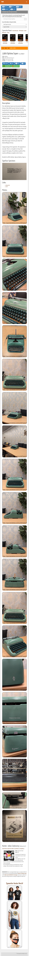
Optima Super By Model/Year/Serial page (11, 874)
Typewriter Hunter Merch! (14, 883)
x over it (6, 186)
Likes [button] (23, 63)
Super (9, 48)
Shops (8, 32)
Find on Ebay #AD (7, 66)
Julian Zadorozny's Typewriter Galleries (8, 848)
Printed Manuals (15, 30)
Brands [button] (5, 6)
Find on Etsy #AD (16, 66)
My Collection (17, 848)
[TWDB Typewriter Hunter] (14, 893)
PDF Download (5, 43)
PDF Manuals (21, 30)
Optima (6, 48)
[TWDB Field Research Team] (14, 939)
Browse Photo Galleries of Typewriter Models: (9, 22)
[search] (14, 24)
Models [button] (12, 6)
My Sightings (22, 848)
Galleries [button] (19, 6)
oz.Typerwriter (7, 185)
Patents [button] (13, 9)
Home (3, 48)
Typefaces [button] (5, 9)
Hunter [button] (12, 63)
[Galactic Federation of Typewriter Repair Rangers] (14, 915)
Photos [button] (17, 63)
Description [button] (6, 63)
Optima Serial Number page (22, 873)
